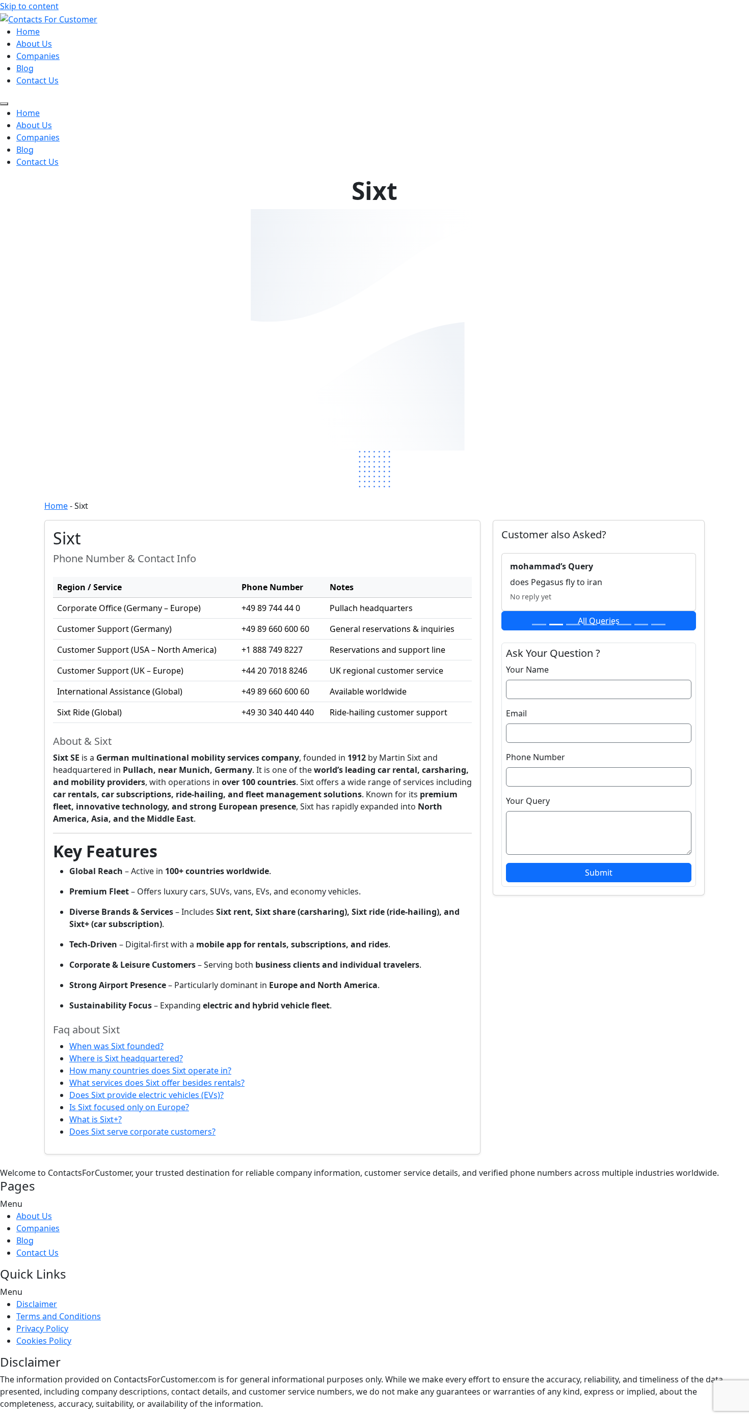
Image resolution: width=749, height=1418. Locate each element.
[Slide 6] (624, 624)
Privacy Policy (42, 1328)
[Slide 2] (556, 624)
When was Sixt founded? (116, 1046)
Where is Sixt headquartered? (126, 1058)
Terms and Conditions (58, 1316)
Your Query (528, 800)
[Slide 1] (539, 624)
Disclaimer (36, 1304)
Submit (598, 872)
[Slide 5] (607, 624)
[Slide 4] (590, 624)
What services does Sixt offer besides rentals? (157, 1082)
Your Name (527, 669)
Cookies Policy (43, 1340)
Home (28, 31)
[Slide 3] (573, 624)
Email (516, 713)
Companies (38, 56)
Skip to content (29, 6)
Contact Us (37, 80)
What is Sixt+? (95, 1119)
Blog (25, 68)
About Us (34, 43)
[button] (374, 1204)
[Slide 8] (658, 624)
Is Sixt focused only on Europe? (129, 1107)
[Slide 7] (641, 624)
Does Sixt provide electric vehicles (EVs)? (146, 1095)
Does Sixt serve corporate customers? (142, 1131)
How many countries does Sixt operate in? (150, 1070)
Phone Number (535, 757)
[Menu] (4, 103)
